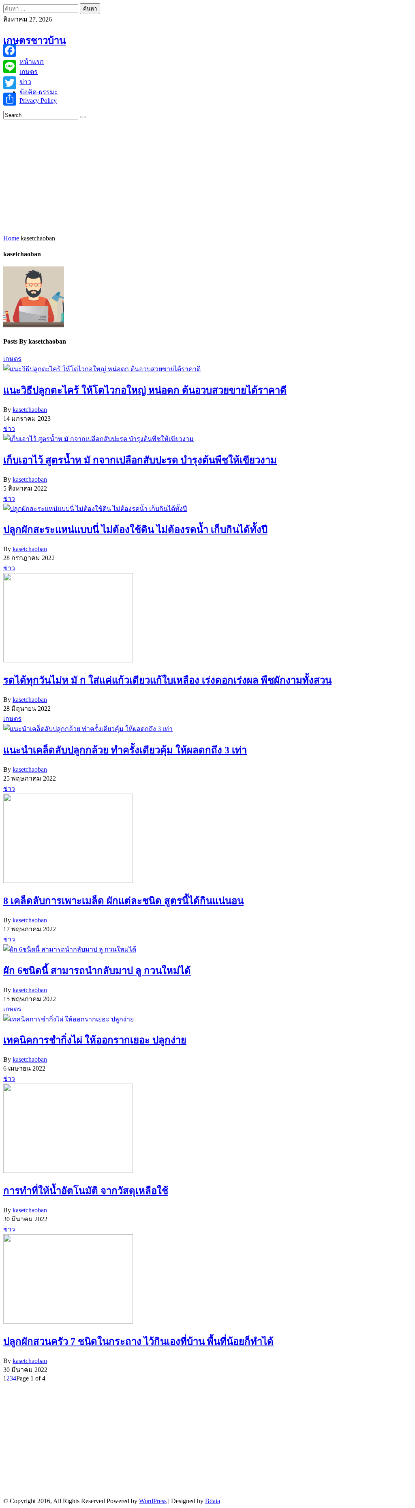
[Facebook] (10, 50)
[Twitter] (10, 83)
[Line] (10, 66)
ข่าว (9, 428)
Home (11, 238)
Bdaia (212, 1500)
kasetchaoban (30, 409)
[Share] (10, 99)
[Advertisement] (209, 176)
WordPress (153, 1500)
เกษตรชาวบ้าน (34, 40)
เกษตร (12, 358)
